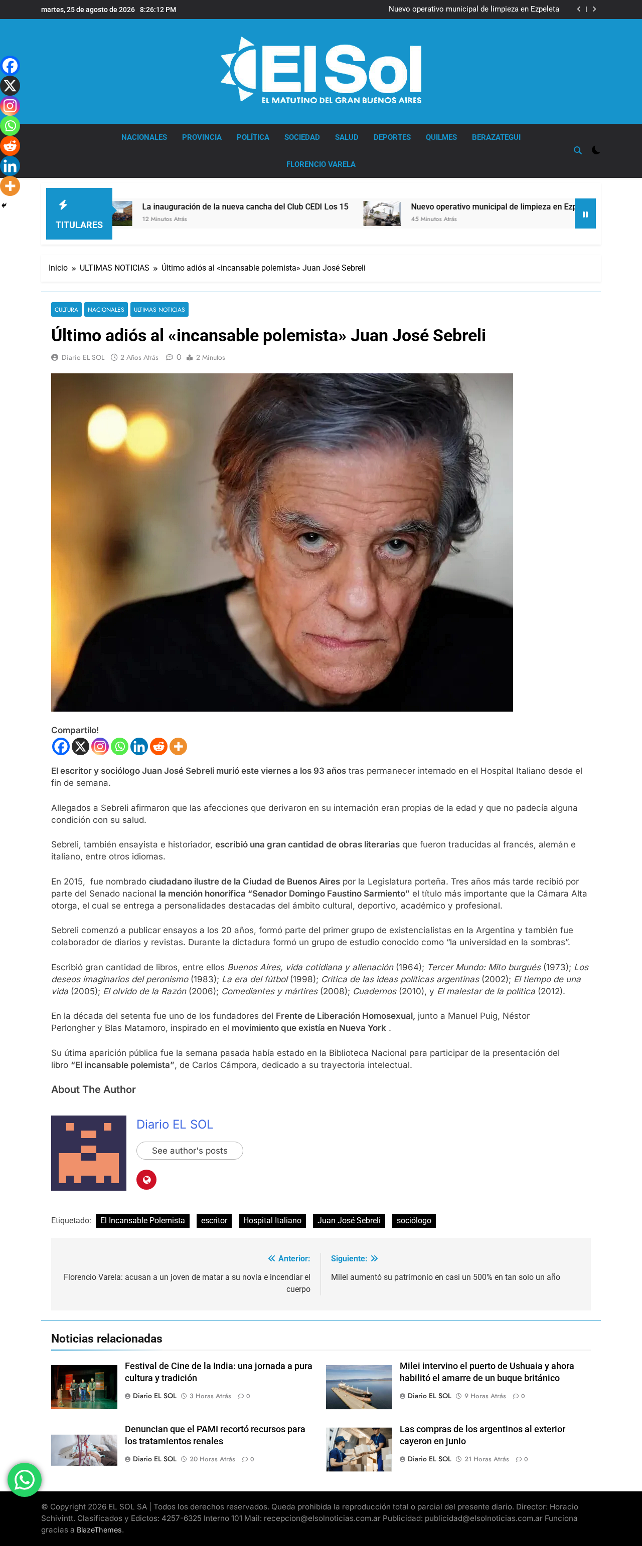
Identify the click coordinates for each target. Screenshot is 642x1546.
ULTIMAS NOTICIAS (159, 309)
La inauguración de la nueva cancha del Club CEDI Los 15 (187, 206)
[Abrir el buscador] (578, 150)
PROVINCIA (202, 137)
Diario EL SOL (83, 357)
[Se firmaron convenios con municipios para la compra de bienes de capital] (571, 213)
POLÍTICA (253, 137)
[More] (178, 746)
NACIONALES (144, 137)
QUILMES (441, 137)
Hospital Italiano (272, 1220)
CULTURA (66, 309)
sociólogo (414, 1220)
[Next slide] (594, 9)
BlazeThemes (99, 1529)
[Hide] (4, 205)
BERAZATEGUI (496, 137)
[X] (80, 746)
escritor (214, 1220)
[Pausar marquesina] (585, 213)
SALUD (347, 137)
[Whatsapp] (119, 746)
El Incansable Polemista (142, 1220)
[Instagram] (100, 746)
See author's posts (190, 1151)
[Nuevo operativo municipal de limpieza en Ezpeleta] (324, 213)
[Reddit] (159, 746)
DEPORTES (392, 137)
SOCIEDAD (302, 137)
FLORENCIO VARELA (321, 164)
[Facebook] (61, 746)
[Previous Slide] (579, 9)
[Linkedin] (139, 746)
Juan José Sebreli (349, 1220)
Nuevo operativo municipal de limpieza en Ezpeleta (474, 10)
